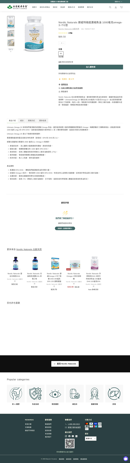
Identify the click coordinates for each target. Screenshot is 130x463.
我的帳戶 (48, 437)
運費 (60, 62)
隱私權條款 (83, 459)
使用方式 (31, 121)
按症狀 (55, 7)
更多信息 (42, 121)
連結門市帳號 (30, 430)
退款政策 (48, 430)
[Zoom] (34, 34)
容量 (60, 49)
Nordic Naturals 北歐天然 (69, 29)
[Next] (11, 51)
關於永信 (90, 7)
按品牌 (62, 7)
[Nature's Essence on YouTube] (73, 436)
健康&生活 (71, 7)
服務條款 (76, 459)
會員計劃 (28, 424)
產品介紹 (12, 121)
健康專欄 (81, 7)
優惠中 (34, 7)
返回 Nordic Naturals (66, 364)
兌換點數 (28, 427)
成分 (22, 121)
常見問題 (48, 434)
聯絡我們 (48, 424)
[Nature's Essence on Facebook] (69, 436)
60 (61, 53)
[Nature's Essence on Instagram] (66, 436)
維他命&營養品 (45, 7)
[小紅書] (76, 436)
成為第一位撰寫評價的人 (65, 228)
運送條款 (48, 427)
